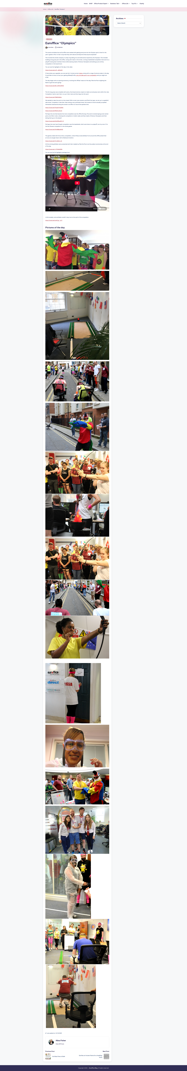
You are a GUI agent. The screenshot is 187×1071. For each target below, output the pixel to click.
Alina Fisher (61, 1040)
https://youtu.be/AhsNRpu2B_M (54, 121)
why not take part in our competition (86, 75)
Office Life (49, 39)
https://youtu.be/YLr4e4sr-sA (53, 141)
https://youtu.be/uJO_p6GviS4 (53, 70)
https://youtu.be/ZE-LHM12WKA (54, 85)
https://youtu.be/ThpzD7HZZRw (54, 107)
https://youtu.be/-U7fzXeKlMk (53, 149)
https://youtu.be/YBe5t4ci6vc (53, 97)
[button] (60, 1044)
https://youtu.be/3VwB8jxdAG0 (54, 129)
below (81, 73)
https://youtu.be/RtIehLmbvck (53, 110)
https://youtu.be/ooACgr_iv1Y (53, 220)
